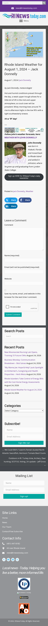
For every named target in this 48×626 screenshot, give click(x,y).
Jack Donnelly (25, 80)
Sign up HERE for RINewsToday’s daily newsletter (24, 177)
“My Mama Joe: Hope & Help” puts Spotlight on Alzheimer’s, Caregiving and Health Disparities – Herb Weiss (23, 371)
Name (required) (11, 255)
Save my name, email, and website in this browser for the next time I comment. (22, 295)
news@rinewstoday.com (26, 8)
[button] (24, 443)
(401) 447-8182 (13, 543)
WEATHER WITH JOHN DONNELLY (20, 137)
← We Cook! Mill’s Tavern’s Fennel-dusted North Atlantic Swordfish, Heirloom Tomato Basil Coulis (24, 451)
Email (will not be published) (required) (21, 267)
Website (8, 278)
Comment (8, 225)
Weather (29, 191)
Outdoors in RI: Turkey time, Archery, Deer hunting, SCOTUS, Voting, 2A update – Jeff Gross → (25, 461)
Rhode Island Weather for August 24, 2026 (23, 389)
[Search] (44, 3)
